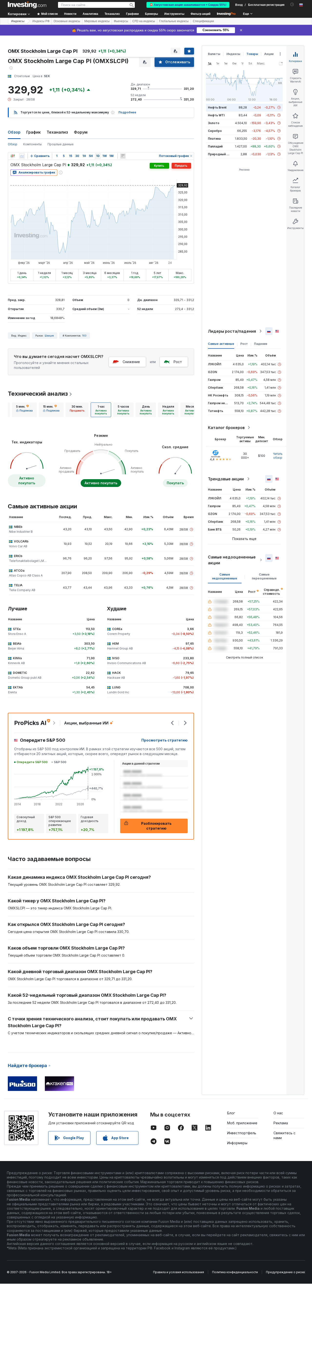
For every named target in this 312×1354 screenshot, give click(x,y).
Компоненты (32, 144)
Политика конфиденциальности (235, 1272)
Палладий (215, 146)
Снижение (131, 362)
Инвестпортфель (241, 1133)
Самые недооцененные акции (232, 560)
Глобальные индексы (174, 21)
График (33, 132)
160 (84, 335)
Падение (260, 344)
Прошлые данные (61, 144)
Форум (81, 132)
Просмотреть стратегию (164, 740)
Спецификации (203, 21)
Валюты (214, 54)
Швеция (49, 335)
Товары (252, 54)
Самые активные (221, 344)
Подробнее (127, 112)
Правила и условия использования (178, 1272)
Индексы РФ (40, 21)
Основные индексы (67, 21)
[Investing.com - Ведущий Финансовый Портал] (27, 4)
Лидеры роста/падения (232, 331)
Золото (213, 123)
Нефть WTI (216, 115)
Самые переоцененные (264, 576)
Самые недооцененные (224, 576)
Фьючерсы (121, 21)
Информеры (237, 1143)
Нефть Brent (217, 107)
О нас (278, 1113)
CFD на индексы (143, 21)
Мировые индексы (97, 21)
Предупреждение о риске (285, 1272)
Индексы (17, 21)
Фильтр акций (200, 14)
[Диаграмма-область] (22, 156)
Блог (231, 1113)
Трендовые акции (226, 478)
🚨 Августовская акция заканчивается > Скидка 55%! (187, 5)
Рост (178, 362)
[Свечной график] (12, 156)
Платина (214, 138)
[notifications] (292, 4)
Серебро (215, 131)
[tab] (24, 410)
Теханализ (57, 132)
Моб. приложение (242, 1123)
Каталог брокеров (226, 427)
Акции (268, 54)
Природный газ (219, 154)
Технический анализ (38, 393)
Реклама (280, 1123)
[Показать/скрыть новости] (123, 156)
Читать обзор (278, 455)
